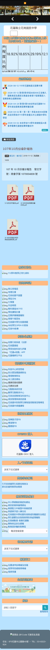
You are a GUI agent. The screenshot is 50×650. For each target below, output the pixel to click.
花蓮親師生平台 (15, 355)
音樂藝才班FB (14, 419)
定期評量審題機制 (16, 315)
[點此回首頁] (25, 10)
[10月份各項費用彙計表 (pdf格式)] (29, 192)
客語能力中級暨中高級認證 (20, 508)
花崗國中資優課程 (16, 406)
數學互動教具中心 (16, 392)
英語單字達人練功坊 (17, 511)
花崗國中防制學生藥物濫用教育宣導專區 (26, 402)
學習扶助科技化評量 (17, 349)
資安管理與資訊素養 (17, 399)
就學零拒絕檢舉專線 (17, 568)
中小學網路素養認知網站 (19, 502)
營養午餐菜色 (14, 319)
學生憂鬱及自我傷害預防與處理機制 (24, 517)
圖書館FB (12, 426)
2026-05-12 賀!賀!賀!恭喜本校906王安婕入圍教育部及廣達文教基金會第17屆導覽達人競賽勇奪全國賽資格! (25, 96)
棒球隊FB (12, 423)
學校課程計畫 (14, 312)
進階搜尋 (44, 611)
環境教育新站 (14, 376)
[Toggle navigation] (14, 33)
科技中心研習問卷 (16, 369)
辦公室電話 (13, 289)
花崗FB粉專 (13, 329)
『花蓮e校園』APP (16, 352)
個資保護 (12, 572)
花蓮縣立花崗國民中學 (23, 28)
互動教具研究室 (15, 389)
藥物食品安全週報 (16, 523)
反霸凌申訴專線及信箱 (18, 565)
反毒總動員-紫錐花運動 (18, 520)
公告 (6, 156)
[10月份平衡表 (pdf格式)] (13, 192)
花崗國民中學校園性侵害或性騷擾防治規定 (27, 514)
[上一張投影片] (12, 19)
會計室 (19, 156)
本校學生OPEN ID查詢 (18, 325)
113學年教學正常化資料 (18, 273)
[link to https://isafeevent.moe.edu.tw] (18, 588)
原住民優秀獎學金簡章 (12, 487)
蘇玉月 (12, 156)
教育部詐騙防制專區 (17, 527)
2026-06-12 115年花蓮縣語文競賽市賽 (25, 86)
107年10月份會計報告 (18, 148)
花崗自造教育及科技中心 (19, 396)
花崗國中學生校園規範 (18, 322)
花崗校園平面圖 (15, 295)
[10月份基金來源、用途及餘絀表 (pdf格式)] (13, 227)
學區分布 (12, 299)
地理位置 (12, 292)
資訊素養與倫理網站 (17, 505)
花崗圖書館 (13, 345)
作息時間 (12, 305)
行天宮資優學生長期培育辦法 (15, 484)
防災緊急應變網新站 (17, 372)
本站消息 (10, 139)
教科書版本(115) (15, 309)
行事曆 (11, 302)
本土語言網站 (14, 379)
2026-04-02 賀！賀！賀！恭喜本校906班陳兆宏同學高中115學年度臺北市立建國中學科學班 (25, 115)
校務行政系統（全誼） (18, 342)
